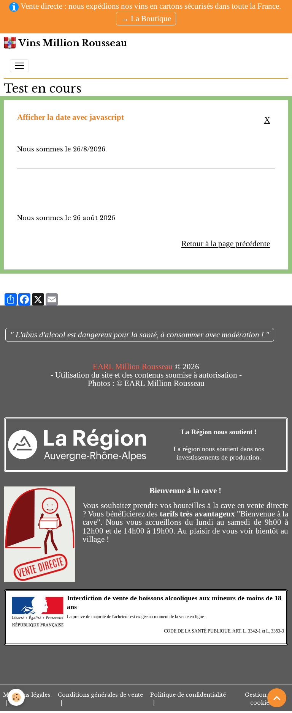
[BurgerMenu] (19, 65)
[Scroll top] (276, 697)
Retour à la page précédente (225, 243)
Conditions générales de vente (100, 694)
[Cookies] (16, 697)
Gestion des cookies (261, 698)
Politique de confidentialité (188, 694)
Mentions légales (26, 694)
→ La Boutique (146, 18)
